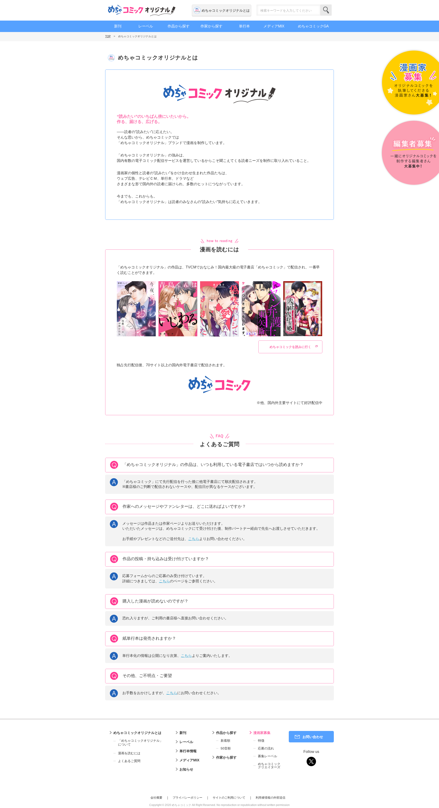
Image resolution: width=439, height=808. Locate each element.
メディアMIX (273, 26)
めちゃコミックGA (313, 26)
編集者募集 (410, 153)
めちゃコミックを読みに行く (290, 347)
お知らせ (186, 769)
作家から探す (211, 26)
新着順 (225, 740)
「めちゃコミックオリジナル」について (140, 742)
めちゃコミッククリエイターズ (269, 765)
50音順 (226, 748)
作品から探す (179, 26)
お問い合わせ (312, 737)
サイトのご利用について (229, 797)
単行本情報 (188, 751)
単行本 (244, 26)
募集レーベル (267, 756)
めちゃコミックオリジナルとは (226, 10)
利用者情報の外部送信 (270, 797)
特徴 (261, 740)
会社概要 (156, 797)
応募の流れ (266, 748)
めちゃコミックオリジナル (141, 10)
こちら (193, 539)
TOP (108, 36)
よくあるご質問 (129, 761)
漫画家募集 (261, 732)
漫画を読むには (129, 753)
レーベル (145, 26)
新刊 (117, 26)
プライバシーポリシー (187, 797)
